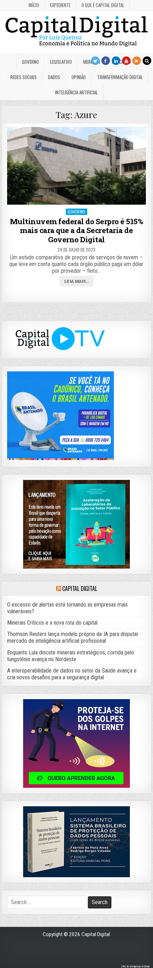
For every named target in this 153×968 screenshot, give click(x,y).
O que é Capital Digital (102, 5)
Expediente (60, 5)
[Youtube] (126, 60)
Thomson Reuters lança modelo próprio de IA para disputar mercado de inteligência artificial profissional (72, 637)
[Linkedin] (116, 60)
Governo (30, 61)
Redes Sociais (23, 77)
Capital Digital (79, 588)
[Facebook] (105, 60)
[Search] (147, 60)
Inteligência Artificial (76, 92)
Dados (54, 77)
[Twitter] (95, 60)
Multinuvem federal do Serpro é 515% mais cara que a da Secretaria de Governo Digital (76, 230)
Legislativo (61, 61)
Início (33, 5)
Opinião (79, 77)
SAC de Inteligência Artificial (135, 966)
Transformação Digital (120, 77)
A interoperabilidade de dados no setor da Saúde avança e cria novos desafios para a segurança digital (72, 674)
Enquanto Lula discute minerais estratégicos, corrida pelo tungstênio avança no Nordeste (70, 656)
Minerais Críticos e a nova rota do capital (52, 622)
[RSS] (136, 60)
